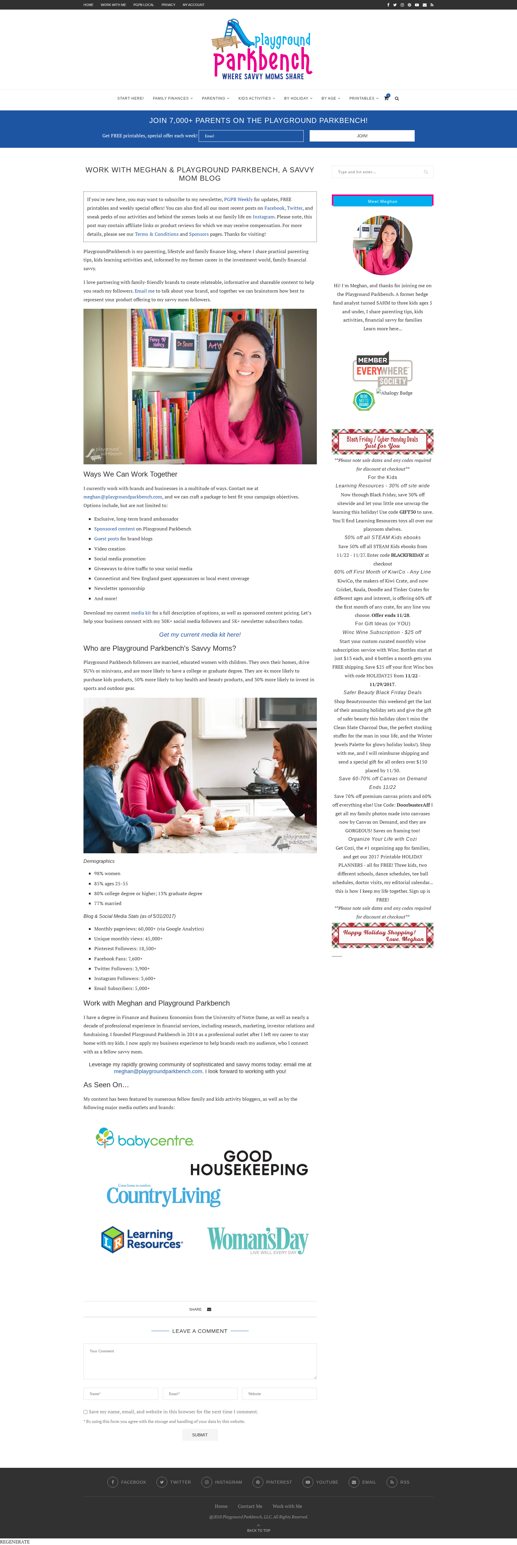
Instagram (264, 216)
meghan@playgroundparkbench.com (122, 496)
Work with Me (287, 1506)
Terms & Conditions (157, 234)
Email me (144, 291)
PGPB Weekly (238, 199)
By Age (329, 98)
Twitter (294, 208)
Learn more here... (383, 328)
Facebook (274, 208)
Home (88, 5)
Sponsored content (114, 528)
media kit (141, 612)
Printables (362, 98)
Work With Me (113, 5)
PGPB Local (143, 5)
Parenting (213, 98)
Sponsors (199, 234)
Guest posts (106, 538)
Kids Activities (254, 98)
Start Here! (130, 98)
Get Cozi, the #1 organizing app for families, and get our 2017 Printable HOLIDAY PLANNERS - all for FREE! (383, 857)
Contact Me (250, 1506)
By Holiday (296, 98)
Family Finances (171, 98)
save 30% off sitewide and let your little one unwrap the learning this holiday (380, 503)
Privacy (168, 5)
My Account (194, 5)
